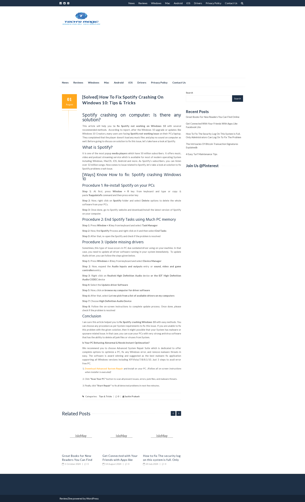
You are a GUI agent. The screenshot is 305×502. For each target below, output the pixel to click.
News (131, 3)
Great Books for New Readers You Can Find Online (77, 459)
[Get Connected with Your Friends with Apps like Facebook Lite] (121, 436)
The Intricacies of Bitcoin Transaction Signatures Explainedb (212, 145)
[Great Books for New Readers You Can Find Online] (81, 436)
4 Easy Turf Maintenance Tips (201, 154)
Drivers (198, 3)
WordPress (92, 498)
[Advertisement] (152, 54)
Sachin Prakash (132, 396)
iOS (188, 3)
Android (178, 3)
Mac (167, 3)
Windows (156, 3)
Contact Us (231, 3)
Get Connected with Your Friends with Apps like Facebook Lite (120, 459)
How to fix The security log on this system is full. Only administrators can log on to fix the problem (213, 135)
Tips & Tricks (105, 396)
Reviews (142, 3)
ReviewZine (66, 498)
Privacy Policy (213, 3)
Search (189, 92)
